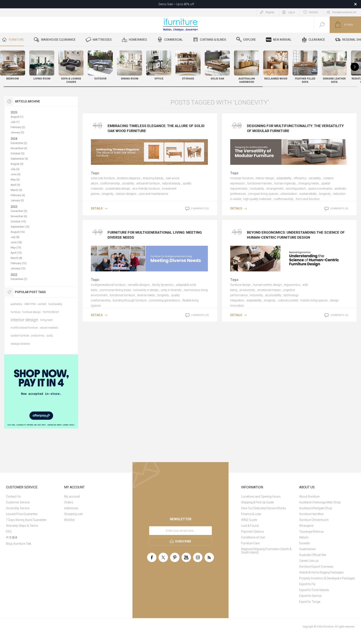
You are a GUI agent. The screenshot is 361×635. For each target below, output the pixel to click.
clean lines (30, 303)
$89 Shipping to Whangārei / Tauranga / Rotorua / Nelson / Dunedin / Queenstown (176, 4)
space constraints (320, 188)
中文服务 (12, 537)
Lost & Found (250, 525)
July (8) (15, 237)
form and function (308, 199)
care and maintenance (153, 193)
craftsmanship (110, 183)
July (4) (15, 169)
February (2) (18, 127)
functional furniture (122, 295)
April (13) (16, 252)
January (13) (18, 268)
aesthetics (16, 304)
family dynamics (163, 284)
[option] (41, 391)
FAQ (8, 531)
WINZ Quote (249, 520)
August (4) (17, 163)
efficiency (300, 178)
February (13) (19, 263)
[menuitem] (34, 496)
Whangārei (306, 525)
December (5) (19, 211)
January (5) (17, 132)
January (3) (17, 200)
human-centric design (267, 284)
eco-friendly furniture (146, 188)
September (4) (19, 158)
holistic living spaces (314, 300)
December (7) (19, 279)
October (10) (18, 221)
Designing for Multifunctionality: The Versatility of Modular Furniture (295, 128)
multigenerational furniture (108, 284)
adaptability (283, 178)
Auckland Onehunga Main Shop (320, 502)
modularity (257, 188)
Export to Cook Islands (314, 590)
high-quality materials (257, 199)
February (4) (18, 195)
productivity (247, 290)
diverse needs (146, 295)
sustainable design (118, 188)
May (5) (15, 179)
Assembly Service (17, 508)
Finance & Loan (251, 514)
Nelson (304, 537)
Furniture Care (250, 543)
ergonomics (292, 284)
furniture (15, 312)
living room (46, 319)
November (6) (19, 216)
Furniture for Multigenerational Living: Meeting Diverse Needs (155, 234)
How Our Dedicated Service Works (263, 508)
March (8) (16, 258)
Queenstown (307, 549)
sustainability (308, 193)
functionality (55, 304)
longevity (107, 193)
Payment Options (252, 531)
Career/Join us (309, 560)
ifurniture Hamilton (311, 514)
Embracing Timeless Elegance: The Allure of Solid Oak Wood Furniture (156, 128)
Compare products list (344, 12)
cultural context (288, 300)
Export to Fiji (307, 584)
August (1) (17, 116)
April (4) (15, 184)
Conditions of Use (253, 537)
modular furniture (241, 178)
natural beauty (171, 183)
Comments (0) (200, 208)
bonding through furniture (129, 300)
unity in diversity (171, 290)
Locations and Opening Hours (261, 496)
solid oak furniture (103, 178)
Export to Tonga (309, 601)
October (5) (17, 153)
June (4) (15, 174)
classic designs (126, 193)
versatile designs (139, 284)
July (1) (15, 121)
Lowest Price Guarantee (21, 514)
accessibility (273, 295)
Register (270, 12)
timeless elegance (128, 178)
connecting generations (164, 300)
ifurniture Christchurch (314, 520)
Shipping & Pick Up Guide (257, 502)
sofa (49, 335)
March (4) (16, 190)
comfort (42, 304)
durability (128, 183)
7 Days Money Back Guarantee (26, 520)
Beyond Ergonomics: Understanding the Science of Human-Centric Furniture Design (296, 234)
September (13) (20, 226)
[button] (355, 67)
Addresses (71, 508)
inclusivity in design (146, 290)
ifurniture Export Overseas (316, 566)
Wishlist (69, 520)
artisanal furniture (148, 183)
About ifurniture (309, 496)
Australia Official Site (312, 555)
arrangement (274, 188)
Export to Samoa (310, 595)
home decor (51, 312)
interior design (264, 178)
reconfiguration (296, 188)
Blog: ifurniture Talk (18, 543)
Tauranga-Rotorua (311, 531)
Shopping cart (73, 514)
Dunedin (304, 543)
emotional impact (269, 290)
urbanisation (288, 193)
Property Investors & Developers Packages (327, 578)
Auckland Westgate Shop (315, 508)
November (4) (19, 148)
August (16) (18, 231)
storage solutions (20, 343)
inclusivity (256, 295)
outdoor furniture (20, 335)
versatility (315, 178)
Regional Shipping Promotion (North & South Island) (266, 550)
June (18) (16, 242)
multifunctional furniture (24, 327)
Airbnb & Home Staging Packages (321, 572)
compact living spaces (263, 193)
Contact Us (13, 496)
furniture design (240, 284)
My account (72, 496)
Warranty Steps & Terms (22, 525)
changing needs (308, 183)
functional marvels (259, 183)
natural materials (49, 327)
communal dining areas (115, 290)
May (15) (16, 247)
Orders (68, 502)
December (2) (19, 143)
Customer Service (17, 502)
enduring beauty (153, 178)
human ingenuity (285, 183)
